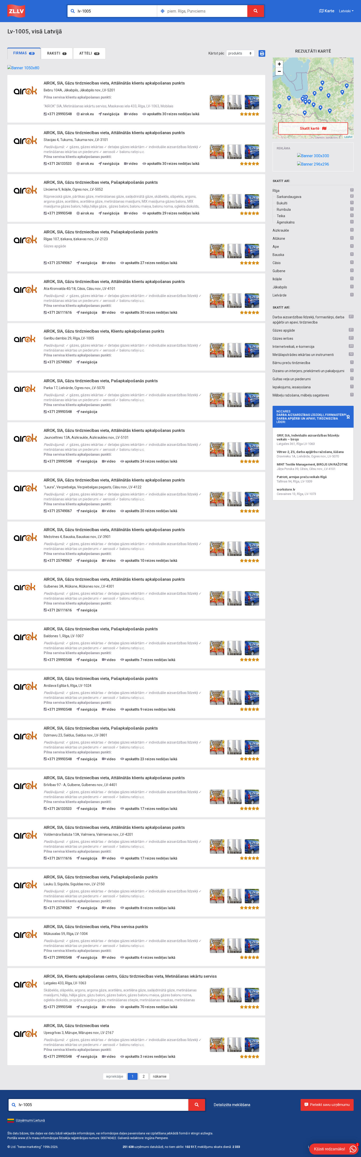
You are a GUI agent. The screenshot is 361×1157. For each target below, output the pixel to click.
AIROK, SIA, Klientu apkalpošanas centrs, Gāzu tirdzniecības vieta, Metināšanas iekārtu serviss (130, 976)
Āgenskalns (286, 222)
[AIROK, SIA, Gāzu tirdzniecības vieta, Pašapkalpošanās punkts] (25, 190)
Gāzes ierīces (283, 338)
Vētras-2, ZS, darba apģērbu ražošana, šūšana (310, 452)
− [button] (279, 71)
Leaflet (348, 137)
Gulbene (279, 271)
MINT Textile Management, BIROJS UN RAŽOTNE (312, 464)
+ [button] (279, 64)
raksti (56, 53)
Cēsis (277, 263)
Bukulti (282, 203)
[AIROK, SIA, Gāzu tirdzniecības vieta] (25, 1033)
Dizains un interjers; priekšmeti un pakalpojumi (308, 371)
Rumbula (284, 210)
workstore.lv (286, 489)
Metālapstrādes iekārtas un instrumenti (303, 355)
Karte (329, 11)
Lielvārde (280, 295)
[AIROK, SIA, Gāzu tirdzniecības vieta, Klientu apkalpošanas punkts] (25, 338)
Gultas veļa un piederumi (292, 379)
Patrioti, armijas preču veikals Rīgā (302, 477)
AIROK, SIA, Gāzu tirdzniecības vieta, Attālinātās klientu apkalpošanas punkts (114, 83)
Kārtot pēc (216, 53)
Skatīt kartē (310, 128)
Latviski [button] (345, 11)
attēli (88, 53)
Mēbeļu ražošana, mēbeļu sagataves (301, 395)
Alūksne (279, 238)
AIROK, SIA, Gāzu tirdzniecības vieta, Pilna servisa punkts (96, 926)
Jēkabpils (280, 287)
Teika (281, 216)
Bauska (278, 255)
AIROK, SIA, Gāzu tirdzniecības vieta (76, 1025)
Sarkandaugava (289, 197)
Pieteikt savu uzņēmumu (330, 1104)
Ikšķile (277, 279)
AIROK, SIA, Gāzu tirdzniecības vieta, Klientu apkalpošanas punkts (104, 331)
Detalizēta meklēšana (232, 1104)
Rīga (276, 191)
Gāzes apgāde (284, 330)
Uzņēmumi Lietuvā (30, 1120)
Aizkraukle (281, 230)
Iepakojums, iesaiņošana (292, 387)
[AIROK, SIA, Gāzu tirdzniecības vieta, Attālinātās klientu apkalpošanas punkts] (25, 90)
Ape (276, 247)
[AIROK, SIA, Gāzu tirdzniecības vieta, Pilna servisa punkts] (25, 934)
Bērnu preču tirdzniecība (291, 363)
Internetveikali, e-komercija (293, 347)
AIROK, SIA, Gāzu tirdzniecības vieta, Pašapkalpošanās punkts (101, 182)
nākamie (160, 1076)
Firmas (23, 53)
